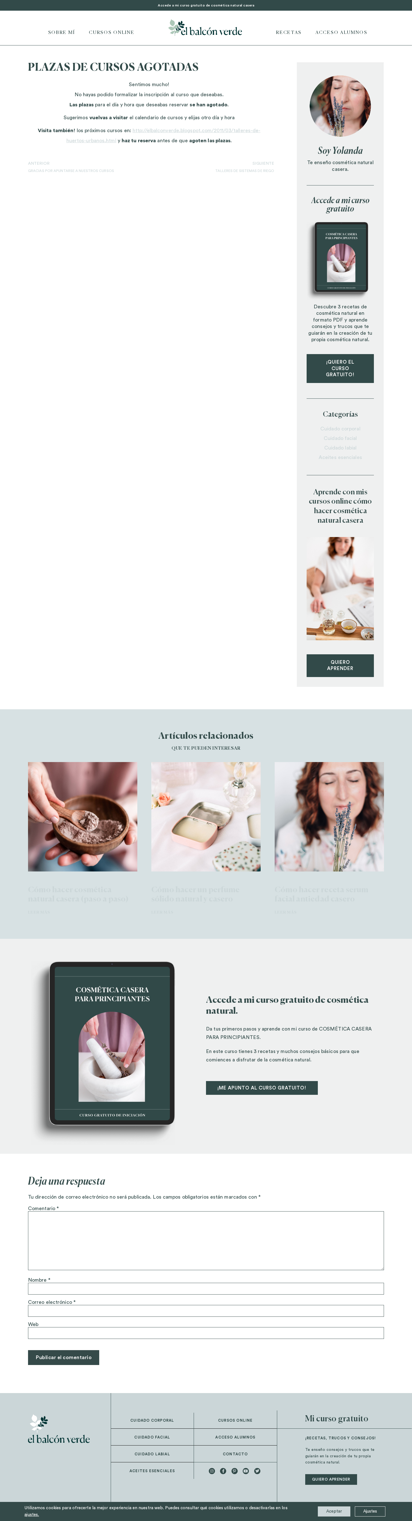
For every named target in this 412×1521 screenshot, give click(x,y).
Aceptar (334, 1511)
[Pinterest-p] (235, 1471)
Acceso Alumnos (341, 33)
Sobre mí (61, 33)
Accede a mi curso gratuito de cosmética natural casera (206, 5)
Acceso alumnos (235, 1437)
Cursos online (111, 33)
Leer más (39, 912)
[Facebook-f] (223, 1471)
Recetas (289, 33)
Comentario (43, 1208)
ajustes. (31, 1515)
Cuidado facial (340, 438)
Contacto (235, 1454)
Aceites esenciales (340, 457)
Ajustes (370, 1511)
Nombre (39, 1280)
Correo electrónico (52, 1302)
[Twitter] (257, 1471)
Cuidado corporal (340, 428)
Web (33, 1324)
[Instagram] (212, 1471)
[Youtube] (246, 1471)
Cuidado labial (340, 447)
